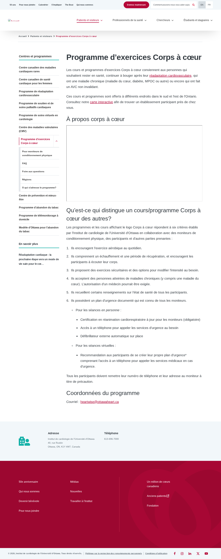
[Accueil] (15, 20)
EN (202, 5)
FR (209, 5)
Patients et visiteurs (41, 36)
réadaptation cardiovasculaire (170, 75)
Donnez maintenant (136, 5)
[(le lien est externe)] (175, 553)
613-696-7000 (111, 439)
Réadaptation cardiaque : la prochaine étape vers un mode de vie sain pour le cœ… (39, 259)
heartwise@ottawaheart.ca (99, 402)
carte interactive (101, 102)
